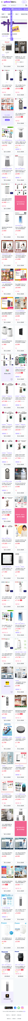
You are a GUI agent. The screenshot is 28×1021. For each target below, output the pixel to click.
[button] (7, 38)
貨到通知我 (7, 976)
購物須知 (19, 1015)
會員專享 (11, 33)
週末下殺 (11, 30)
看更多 (11, 39)
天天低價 (11, 21)
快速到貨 (11, 18)
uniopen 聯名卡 (18, 9)
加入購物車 (8, 66)
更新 (24, 1011)
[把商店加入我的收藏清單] (11, 379)
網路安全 (9, 1018)
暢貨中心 (11, 15)
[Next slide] (12, 47)
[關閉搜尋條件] (9, 5)
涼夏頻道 (11, 24)
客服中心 (8, 1015)
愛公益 (11, 36)
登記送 (11, 12)
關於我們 (14, 1015)
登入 (24, 2)
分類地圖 (19, 1018)
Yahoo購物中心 (10, 2)
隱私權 (14, 1018)
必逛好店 (11, 27)
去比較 (7, 120)
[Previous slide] (2, 47)
